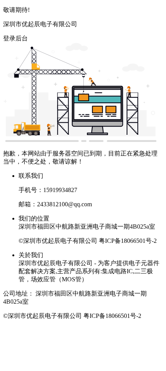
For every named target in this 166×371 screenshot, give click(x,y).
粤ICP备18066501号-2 (128, 240)
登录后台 (15, 38)
